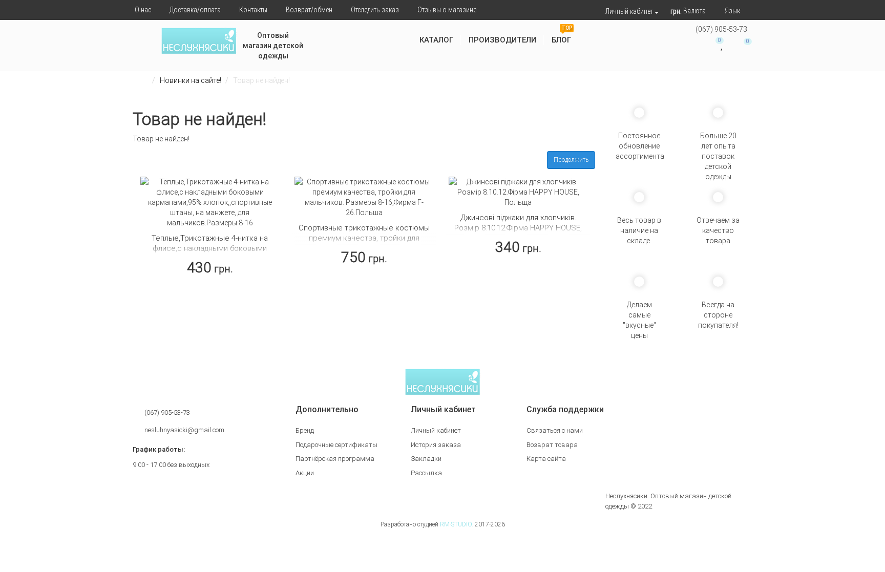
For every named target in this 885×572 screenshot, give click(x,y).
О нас (143, 10)
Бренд (305, 430)
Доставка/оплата (195, 10)
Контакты (253, 10)
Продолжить (571, 159)
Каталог (436, 40)
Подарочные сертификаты (336, 445)
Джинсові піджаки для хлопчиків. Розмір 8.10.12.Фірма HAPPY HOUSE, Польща (518, 228)
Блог (562, 36)
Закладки (426, 458)
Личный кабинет (436, 430)
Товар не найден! (261, 80)
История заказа (436, 445)
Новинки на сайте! (190, 80)
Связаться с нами (554, 430)
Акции (305, 473)
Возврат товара (552, 445)
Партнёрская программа (335, 458)
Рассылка (426, 473)
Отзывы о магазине (446, 10)
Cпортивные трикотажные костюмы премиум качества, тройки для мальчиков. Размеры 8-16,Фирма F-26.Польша (364, 243)
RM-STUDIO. (456, 524)
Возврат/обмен (309, 10)
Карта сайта (546, 458)
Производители (502, 40)
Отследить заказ (375, 10)
